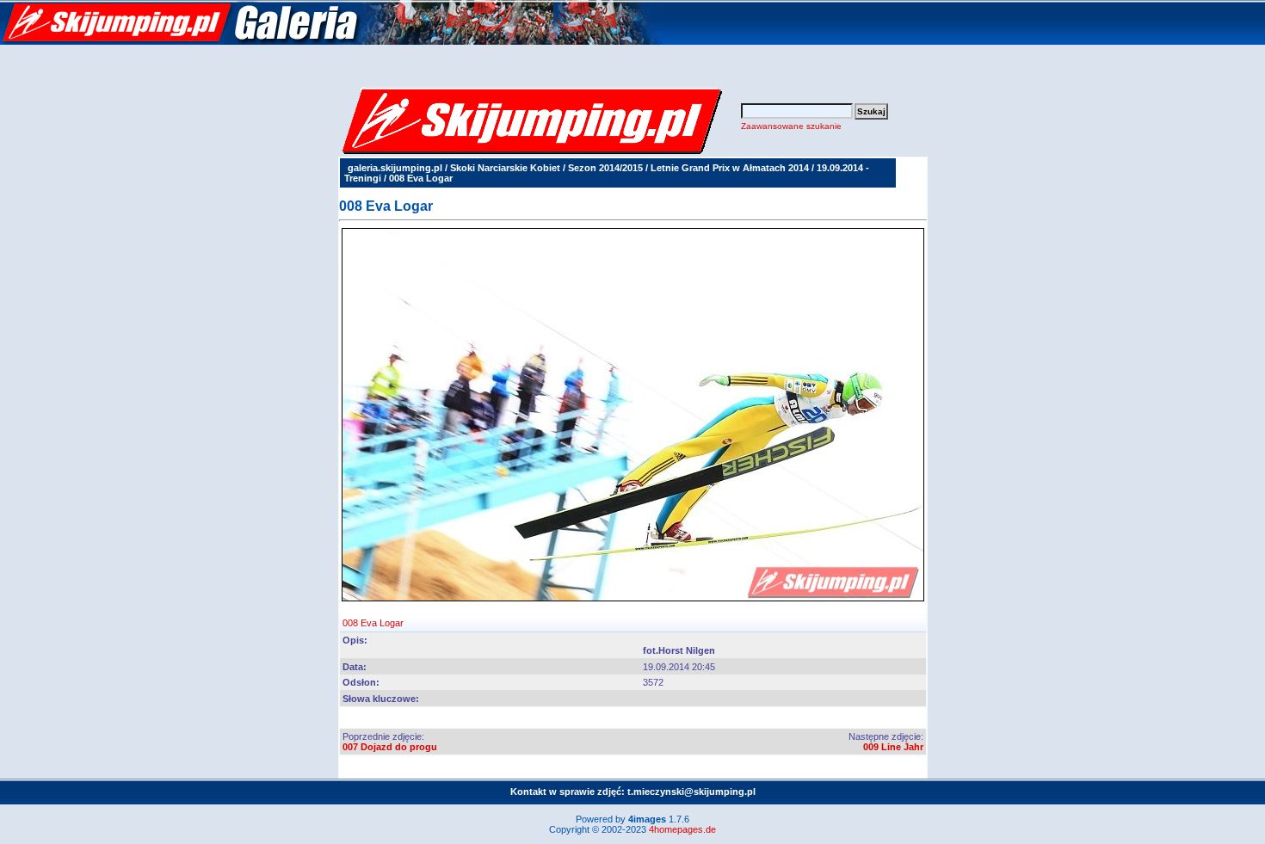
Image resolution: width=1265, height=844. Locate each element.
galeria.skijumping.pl (395, 168)
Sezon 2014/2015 (605, 168)
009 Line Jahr (893, 747)
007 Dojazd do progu (389, 747)
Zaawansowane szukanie (791, 126)
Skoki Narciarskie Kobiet (505, 168)
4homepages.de (682, 829)
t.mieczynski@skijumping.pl (691, 791)
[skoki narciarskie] (331, 41)
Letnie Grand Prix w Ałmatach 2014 (730, 168)
